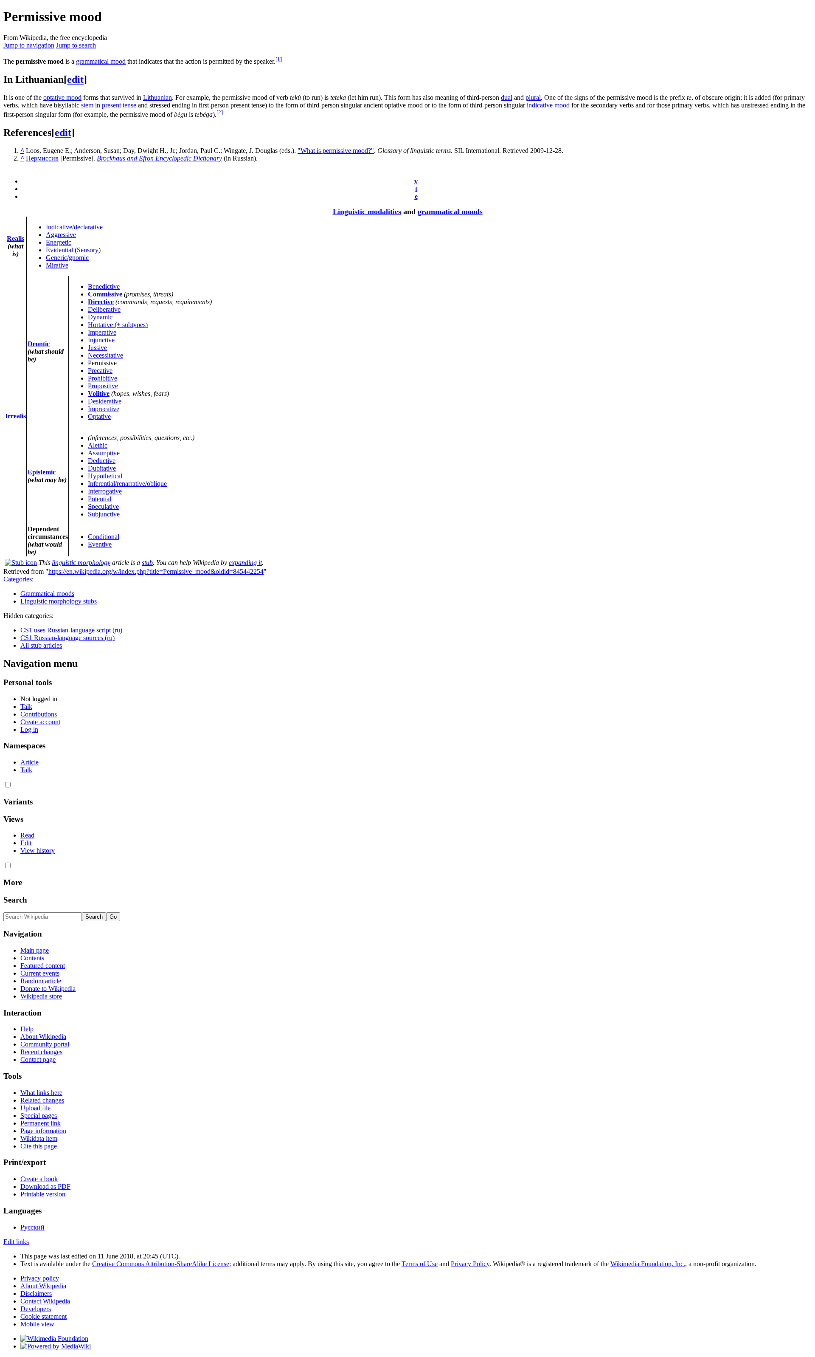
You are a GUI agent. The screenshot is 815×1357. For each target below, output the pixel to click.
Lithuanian (157, 97)
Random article (40, 981)
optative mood (62, 97)
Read (27, 835)
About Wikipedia (43, 1036)
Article (29, 762)
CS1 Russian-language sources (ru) (67, 637)
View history (37, 850)
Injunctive (101, 340)
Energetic (58, 242)
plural (533, 97)
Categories (17, 579)
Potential (99, 498)
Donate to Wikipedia (48, 988)
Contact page (38, 1059)
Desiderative (104, 401)
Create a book (39, 1178)
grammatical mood (101, 61)
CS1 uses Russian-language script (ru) (71, 630)
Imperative (102, 332)
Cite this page (38, 1146)
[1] (278, 59)
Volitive (99, 393)
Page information (43, 1130)
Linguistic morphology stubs (58, 601)
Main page (34, 950)
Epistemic (42, 472)
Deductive (101, 460)
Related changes (42, 1100)
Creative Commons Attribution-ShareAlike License (160, 1263)
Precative (100, 370)
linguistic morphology (81, 562)
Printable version (42, 1194)
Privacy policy (39, 1278)
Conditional (103, 536)
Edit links (16, 1241)
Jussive (97, 347)
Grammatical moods (47, 593)
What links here (41, 1092)
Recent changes (41, 1051)
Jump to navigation (28, 45)
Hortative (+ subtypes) (118, 324)
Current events (39, 973)
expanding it (245, 562)
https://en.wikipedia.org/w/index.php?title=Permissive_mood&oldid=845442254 (156, 571)
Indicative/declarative (74, 227)
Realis (15, 238)
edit (75, 79)
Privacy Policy (470, 1263)
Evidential (59, 250)
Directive (101, 301)
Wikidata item (38, 1138)
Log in (29, 729)
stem (87, 105)
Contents (32, 958)
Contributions (38, 714)
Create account (40, 721)
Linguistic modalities (367, 211)
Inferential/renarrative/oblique (127, 483)
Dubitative (102, 468)
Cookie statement (43, 1316)
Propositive (103, 385)
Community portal (44, 1044)
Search (15, 899)
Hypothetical (105, 476)
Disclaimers (36, 1293)
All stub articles (41, 645)
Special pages (38, 1115)
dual (506, 97)
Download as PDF (45, 1186)
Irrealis (15, 416)
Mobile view (37, 1324)
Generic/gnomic (67, 257)
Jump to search (76, 45)
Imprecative (103, 408)
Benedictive (104, 286)
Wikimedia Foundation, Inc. (647, 1263)
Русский (32, 1227)
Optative (99, 416)
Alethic (97, 445)
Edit (25, 842)
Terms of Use (420, 1263)
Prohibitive (102, 378)
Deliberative (104, 309)
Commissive (105, 294)
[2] (219, 112)
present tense (119, 105)
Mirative (57, 265)
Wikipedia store (41, 996)
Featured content (42, 965)
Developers (35, 1308)
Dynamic (100, 317)
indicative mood (548, 105)
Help (27, 1029)
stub (147, 562)
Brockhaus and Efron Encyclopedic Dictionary (159, 158)
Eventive (100, 544)
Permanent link (40, 1123)
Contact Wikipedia (45, 1301)
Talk (26, 706)
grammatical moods (450, 211)
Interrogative (105, 491)
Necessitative (105, 355)
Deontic (39, 343)
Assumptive (104, 453)
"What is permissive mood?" (336, 150)
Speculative (103, 506)
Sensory (87, 250)
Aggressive (61, 234)
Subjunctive (104, 514)
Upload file (35, 1108)
